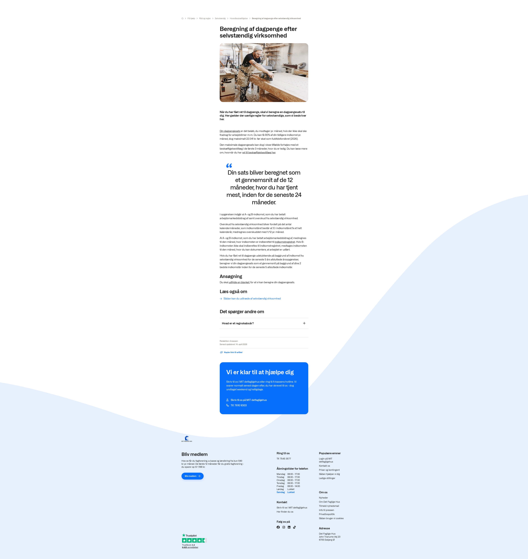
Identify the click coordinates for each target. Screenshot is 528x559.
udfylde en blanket (239, 282)
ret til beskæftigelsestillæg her (258, 152)
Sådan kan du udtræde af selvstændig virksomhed (252, 298)
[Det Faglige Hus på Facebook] (278, 527)
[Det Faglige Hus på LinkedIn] (289, 527)
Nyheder (323, 497)
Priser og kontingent (329, 470)
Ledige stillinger (327, 478)
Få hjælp (191, 18)
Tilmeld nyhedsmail (329, 506)
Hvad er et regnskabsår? (238, 323)
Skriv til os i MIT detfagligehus (292, 507)
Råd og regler (205, 18)
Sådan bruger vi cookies (331, 518)
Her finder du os (285, 511)
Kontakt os (324, 466)
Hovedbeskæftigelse (239, 18)
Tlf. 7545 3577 (284, 458)
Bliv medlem (190, 476)
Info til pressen (326, 510)
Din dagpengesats (230, 131)
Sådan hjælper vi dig (329, 474)
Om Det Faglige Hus (329, 502)
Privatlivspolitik (327, 514)
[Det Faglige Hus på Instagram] (283, 527)
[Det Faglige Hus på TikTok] (294, 527)
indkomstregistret (285, 241)
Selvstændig (220, 18)
